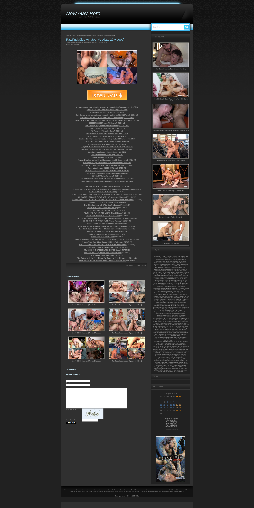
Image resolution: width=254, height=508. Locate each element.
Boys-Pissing (165, 274)
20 (171, 407)
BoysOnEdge (175, 275)
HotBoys (165, 318)
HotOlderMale (173, 320)
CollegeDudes (181, 286)
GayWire (171, 310)
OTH (173, 341)
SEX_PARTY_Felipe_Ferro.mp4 (102, 255)
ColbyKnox (185, 285)
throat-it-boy (173, 363)
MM (172, 336)
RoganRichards (167, 352)
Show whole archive (171, 430)
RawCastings (185, 346)
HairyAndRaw (172, 313)
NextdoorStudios (176, 339)
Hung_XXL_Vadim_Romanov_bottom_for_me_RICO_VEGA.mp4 (102, 226)
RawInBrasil (156, 349)
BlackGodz (158, 270)
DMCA (181, 491)
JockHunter (176, 323)
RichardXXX (158, 352)
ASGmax (172, 261)
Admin (89, 42)
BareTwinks (179, 266)
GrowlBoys (178, 312)
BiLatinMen (157, 269)
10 (161, 405)
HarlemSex (174, 315)
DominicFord (185, 296)
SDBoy (184, 352)
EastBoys (155, 299)
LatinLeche (172, 328)
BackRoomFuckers (180, 261)
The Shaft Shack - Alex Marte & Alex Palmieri (170, 160)
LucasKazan (158, 329)
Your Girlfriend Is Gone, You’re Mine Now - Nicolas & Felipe (170, 99)
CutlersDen (171, 289)
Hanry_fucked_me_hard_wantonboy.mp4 (102, 224)
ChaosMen (184, 282)
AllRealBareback (170, 258)
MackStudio (167, 331)
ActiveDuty (182, 256)
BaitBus (164, 262)
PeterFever (174, 343)
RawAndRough (175, 346)
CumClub (157, 289)
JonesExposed (177, 324)
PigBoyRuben (159, 344)
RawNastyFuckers (166, 349)
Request (186, 351)
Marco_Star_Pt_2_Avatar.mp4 (102, 237)
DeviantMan (183, 294)
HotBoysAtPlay (173, 318)
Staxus (168, 357)
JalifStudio (185, 321)
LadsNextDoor (157, 328)
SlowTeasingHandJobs (169, 354)
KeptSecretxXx (169, 326)
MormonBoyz (183, 336)
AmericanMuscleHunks (162, 261)
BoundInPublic (157, 272)
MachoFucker (159, 331)
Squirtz (182, 355)
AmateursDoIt (168, 259)
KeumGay (178, 326)
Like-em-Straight (183, 328)
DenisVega (176, 294)
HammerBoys (181, 313)
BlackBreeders (182, 269)
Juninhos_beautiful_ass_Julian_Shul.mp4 (102, 231)
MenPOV (157, 336)
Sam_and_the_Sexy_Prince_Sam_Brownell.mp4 (102, 253)
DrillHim (178, 297)
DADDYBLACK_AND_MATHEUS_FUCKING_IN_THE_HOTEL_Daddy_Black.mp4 (102, 200)
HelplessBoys (161, 316)
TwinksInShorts (167, 367)
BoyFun (186, 272)
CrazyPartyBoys (177, 288)
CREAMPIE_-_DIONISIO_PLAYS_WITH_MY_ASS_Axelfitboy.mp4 (102, 197)
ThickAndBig (165, 363)
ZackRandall (179, 371)
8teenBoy (176, 256)
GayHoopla (185, 307)
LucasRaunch (166, 329)
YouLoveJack (183, 370)
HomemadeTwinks (178, 316)
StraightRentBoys (159, 360)
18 (164, 407)
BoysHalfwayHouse (165, 275)
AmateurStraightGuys (179, 259)
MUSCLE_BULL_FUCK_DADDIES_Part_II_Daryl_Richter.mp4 (102, 245)
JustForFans (161, 326)
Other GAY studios (182, 341)
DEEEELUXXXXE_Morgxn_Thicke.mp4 (102, 202)
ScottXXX (179, 352)
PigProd (166, 344)
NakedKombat (174, 337)
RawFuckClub (74, 45)
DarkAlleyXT (175, 293)
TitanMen (170, 365)
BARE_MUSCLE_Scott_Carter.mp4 (102, 192)
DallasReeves (158, 293)
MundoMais (158, 337)
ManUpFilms (157, 332)
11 (164, 405)
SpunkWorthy (175, 355)
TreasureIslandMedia (179, 365)
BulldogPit (158, 280)
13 (171, 405)
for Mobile (170, 302)
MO (178, 336)
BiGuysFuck (182, 267)
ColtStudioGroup (158, 288)
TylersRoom (175, 367)
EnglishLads (170, 299)
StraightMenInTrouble (171, 359)
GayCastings (172, 307)
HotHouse (166, 320)
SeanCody (158, 354)
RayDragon (175, 349)
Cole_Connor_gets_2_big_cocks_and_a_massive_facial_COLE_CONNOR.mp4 (102, 194)
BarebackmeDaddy (182, 264)
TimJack (185, 363)
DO (172, 296)
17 (161, 407)
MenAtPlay (158, 334)
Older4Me (157, 341)
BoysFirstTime (184, 274)
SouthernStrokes (181, 354)
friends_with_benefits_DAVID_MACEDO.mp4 (103, 216)
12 (167, 405)
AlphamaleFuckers (181, 258)
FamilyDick (177, 301)
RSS (174, 352)
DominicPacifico (158, 297)
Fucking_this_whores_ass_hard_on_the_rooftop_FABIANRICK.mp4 (102, 218)
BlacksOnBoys (166, 270)
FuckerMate (157, 305)
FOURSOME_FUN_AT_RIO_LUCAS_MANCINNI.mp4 (103, 213)
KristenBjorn (185, 326)
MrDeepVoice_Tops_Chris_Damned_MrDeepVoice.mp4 (102, 242)
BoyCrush (173, 272)
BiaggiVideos (175, 267)
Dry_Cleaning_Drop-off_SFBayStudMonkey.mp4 (102, 205)
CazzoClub (165, 282)
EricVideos (178, 299)
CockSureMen (170, 285)
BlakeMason (175, 270)
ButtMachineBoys (174, 280)
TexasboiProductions (161, 362)
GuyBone (184, 312)
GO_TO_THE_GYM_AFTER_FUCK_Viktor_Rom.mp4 (102, 221)
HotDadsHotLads (183, 318)
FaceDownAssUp (159, 301)
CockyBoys (178, 285)
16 (180, 405)
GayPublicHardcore (176, 309)
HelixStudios (181, 315)
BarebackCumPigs (159, 264)
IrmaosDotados (169, 321)
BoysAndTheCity (174, 274)
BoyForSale (179, 272)
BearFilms (158, 267)
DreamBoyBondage (170, 297)
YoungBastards (162, 371)
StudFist (167, 360)
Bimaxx (163, 269)
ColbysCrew (159, 286)
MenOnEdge (182, 334)
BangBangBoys (172, 262)
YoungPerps (171, 371)
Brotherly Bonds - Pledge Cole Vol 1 (170, 217)
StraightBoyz (179, 357)
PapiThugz (160, 343)
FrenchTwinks (168, 304)
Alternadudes (159, 259)
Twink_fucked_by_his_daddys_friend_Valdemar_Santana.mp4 (102, 261)
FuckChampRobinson (178, 304)
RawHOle (183, 348)
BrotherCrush (175, 278)
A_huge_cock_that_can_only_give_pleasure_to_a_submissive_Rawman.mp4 (102, 189)
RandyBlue (156, 346)
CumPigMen (164, 289)
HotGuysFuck (158, 320)
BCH (185, 266)
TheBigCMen (172, 362)
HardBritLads (160, 315)
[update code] (92, 418)
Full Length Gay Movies (177, 305)
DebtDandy (168, 294)
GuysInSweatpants (162, 313)
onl (161, 341)
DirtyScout (162, 296)
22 (177, 407)
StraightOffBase (183, 359)
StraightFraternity (159, 359)
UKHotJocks (183, 367)
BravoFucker (184, 275)
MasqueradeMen (174, 332)
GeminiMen (178, 310)
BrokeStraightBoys (161, 278)
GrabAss (171, 312)
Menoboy (165, 334)
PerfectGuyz (167, 343)
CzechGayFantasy (181, 289)
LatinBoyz (165, 328)
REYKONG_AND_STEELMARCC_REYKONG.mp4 (102, 250)
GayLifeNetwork (158, 309)
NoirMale (184, 339)
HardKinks (167, 315)
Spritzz (164, 355)
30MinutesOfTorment (160, 256)
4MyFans (169, 256)
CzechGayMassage (162, 291)
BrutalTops (183, 278)
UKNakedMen (158, 368)
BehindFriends (165, 267)
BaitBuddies (158, 262)
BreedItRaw (175, 277)
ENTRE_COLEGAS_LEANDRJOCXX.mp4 (102, 208)
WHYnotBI (184, 368)
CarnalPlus (183, 280)
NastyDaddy (166, 339)
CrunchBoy (185, 288)
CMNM (163, 285)
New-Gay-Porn (83, 13)
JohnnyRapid (169, 324)
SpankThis (158, 355)
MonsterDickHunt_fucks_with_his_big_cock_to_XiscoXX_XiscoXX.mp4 (102, 239)
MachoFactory (183, 329)
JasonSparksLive (167, 323)
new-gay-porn (76, 42)
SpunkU (168, 355)
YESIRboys (175, 370)
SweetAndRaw (174, 360)
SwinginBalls (183, 360)
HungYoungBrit (182, 320)
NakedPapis (183, 337)
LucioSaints (174, 329)
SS (186, 355)
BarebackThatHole (160, 266)
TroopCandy (158, 367)
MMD (174, 336)
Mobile (136, 496)
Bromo (169, 278)
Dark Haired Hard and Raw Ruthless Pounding (171, 69)
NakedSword (158, 339)
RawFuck (158, 348)
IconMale (156, 321)
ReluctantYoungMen (177, 351)
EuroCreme (185, 299)
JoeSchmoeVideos (158, 324)
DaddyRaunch (181, 291)
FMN (165, 302)
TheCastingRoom (181, 362)
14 (174, 405)
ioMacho (161, 321)
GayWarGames (164, 310)
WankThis (177, 368)
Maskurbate (164, 332)
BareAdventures (182, 262)
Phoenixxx (182, 343)
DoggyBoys (177, 296)
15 (177, 405)
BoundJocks (166, 272)
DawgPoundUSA (160, 294)
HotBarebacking (158, 318)
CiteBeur (163, 283)
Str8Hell (173, 357)
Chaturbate (156, 283)
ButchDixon (164, 280)
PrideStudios (173, 344)
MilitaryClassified (165, 336)
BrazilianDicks (157, 277)
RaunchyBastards (165, 346)
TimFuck (179, 363)
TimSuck (158, 365)
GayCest (178, 307)
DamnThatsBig (167, 293)
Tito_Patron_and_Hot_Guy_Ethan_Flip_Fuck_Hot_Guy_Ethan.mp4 (102, 258)
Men (186, 332)
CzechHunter (172, 291)
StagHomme (161, 357)
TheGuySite (157, 363)
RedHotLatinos (165, 351)
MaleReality (175, 331)
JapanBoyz (158, 323)
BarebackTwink (171, 266)
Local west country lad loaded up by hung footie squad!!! (171, 130)
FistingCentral (160, 302)
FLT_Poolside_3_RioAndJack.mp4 (102, 210)
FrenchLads (159, 304)
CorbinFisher (167, 288)
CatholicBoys (157, 282)
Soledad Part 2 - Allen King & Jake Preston (170, 190)
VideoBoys (166, 368)
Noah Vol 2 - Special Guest (170, 243)
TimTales (163, 365)
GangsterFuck (163, 307)
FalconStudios (169, 301)
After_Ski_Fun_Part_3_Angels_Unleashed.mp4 (102, 187)
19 (167, 407)
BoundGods (183, 270)
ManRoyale (182, 331)
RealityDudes (157, 351)
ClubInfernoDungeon (182, 283)
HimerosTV (169, 316)
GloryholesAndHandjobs (161, 312)
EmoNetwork (163, 299)
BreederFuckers (167, 277)
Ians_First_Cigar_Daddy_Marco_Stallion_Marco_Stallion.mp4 (102, 229)
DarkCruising (183, 293)
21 (174, 407)
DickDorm (155, 296)
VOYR (172, 368)
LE (177, 328)
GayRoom (185, 309)
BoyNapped (156, 274)
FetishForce (184, 301)
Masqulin (182, 332)
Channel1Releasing (175, 282)
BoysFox (156, 275)
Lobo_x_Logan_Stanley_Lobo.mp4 (102, 234)
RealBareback (183, 349)
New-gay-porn (120, 496)
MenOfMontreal (173, 334)
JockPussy (183, 323)
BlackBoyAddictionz (172, 269)
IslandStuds (178, 321)
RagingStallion (181, 344)
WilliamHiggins (158, 370)
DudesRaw (184, 297)
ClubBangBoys (170, 283)
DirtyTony (168, 296)
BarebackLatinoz (170, 264)
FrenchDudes (182, 302)
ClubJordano (157, 285)
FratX (175, 302)
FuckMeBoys (165, 305)
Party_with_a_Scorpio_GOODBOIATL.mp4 (102, 247)
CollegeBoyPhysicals (170, 286)
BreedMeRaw (184, 277)
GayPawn (166, 309)
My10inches (166, 337)
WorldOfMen (167, 370)
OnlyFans (167, 341)
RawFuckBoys (166, 348)
